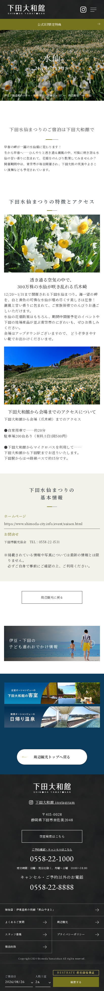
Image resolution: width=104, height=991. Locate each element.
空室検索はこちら (52, 836)
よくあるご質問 (14, 922)
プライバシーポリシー (71, 934)
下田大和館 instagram (55, 802)
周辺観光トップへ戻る (52, 756)
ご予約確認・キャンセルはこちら (52, 849)
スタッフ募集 (13, 934)
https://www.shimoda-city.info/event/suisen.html (43, 524)
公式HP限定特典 (49, 24)
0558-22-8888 (52, 887)
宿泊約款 (10, 946)
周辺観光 (62, 922)
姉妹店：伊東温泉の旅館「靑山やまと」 (30, 909)
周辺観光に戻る (52, 597)
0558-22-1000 (52, 858)
